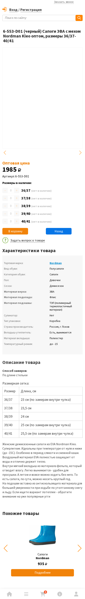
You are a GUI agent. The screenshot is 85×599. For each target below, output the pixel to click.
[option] (42, 548)
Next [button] (80, 153)
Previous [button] (4, 153)
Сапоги (42, 556)
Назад (59, 231)
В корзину (15, 231)
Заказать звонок (64, 2)
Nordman (56, 263)
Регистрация (31, 9)
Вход (13, 9)
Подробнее (43, 572)
